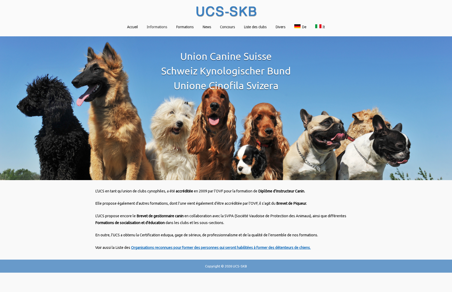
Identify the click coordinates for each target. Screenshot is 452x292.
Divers (280, 27)
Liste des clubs (255, 27)
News (206, 27)
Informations (157, 27)
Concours (227, 27)
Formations (185, 27)
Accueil (132, 27)
